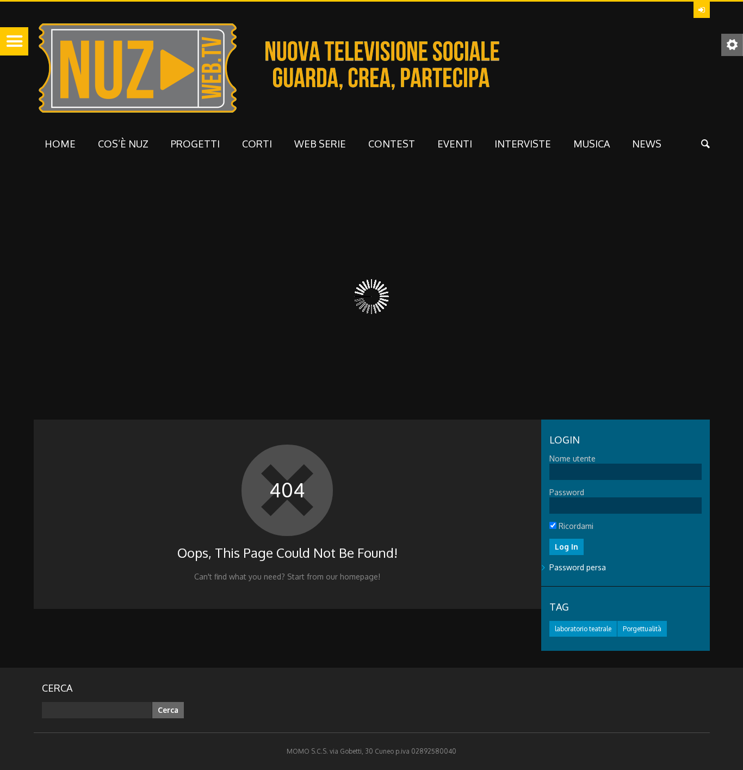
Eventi (454, 144)
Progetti (195, 144)
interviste (522, 144)
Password (566, 492)
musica (591, 144)
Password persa (577, 567)
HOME (60, 144)
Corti (257, 144)
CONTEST (391, 144)
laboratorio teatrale (583, 629)
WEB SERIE (320, 144)
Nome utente (572, 458)
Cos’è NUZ (123, 144)
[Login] (702, 10)
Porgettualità (642, 629)
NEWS (646, 144)
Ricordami (574, 526)
